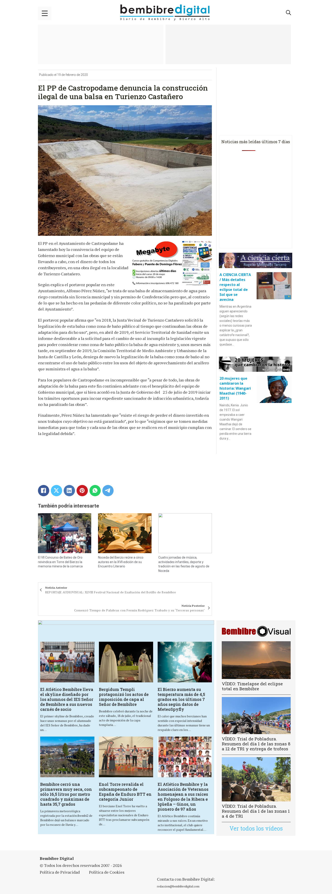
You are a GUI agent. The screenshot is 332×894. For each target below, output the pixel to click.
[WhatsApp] (95, 490)
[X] (56, 490)
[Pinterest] (82, 490)
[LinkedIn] (69, 490)
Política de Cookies (106, 872)
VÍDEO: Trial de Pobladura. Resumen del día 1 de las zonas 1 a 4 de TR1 (256, 811)
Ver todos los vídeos (256, 828)
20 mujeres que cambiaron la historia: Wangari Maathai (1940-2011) (235, 388)
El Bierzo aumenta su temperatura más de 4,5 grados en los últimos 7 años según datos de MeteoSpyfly (181, 699)
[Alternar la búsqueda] (288, 12)
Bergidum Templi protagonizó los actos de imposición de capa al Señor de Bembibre (124, 697)
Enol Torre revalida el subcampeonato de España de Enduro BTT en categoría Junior (125, 792)
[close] (44, 13)
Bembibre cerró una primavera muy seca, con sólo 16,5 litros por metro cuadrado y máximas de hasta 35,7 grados (66, 794)
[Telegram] (108, 490)
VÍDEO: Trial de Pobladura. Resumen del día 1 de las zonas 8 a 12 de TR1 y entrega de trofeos (256, 743)
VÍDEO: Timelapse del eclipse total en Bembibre (252, 686)
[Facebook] (43, 490)
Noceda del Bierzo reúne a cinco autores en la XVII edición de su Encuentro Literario (120, 562)
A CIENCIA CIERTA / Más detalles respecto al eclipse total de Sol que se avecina (235, 287)
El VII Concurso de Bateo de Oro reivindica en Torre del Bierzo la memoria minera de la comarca (60, 562)
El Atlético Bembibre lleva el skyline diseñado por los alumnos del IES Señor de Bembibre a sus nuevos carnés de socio (66, 699)
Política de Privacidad (60, 872)
